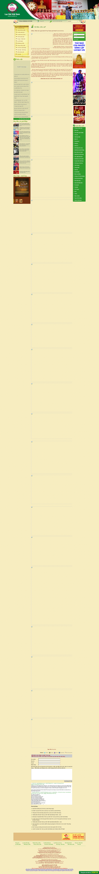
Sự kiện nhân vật (20, 32)
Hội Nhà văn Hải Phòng (79, 150)
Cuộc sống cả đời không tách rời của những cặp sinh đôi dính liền (24, 150)
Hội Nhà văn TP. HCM (79, 158)
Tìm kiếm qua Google (79, 132)
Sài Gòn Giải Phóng (79, 178)
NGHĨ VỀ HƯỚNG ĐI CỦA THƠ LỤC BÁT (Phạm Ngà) (43, 808)
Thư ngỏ (19, 54)
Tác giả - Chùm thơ (21, 38)
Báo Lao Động (78, 174)
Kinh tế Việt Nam (78, 200)
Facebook (62, 752)
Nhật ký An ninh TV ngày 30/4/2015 (21, 116)
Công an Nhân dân (78, 128)
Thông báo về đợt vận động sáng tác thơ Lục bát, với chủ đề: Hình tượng (46, 812)
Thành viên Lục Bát (21, 30)
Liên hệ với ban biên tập (57, 21)
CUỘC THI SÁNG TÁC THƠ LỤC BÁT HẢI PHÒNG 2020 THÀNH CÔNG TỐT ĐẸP (48, 829)
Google (51, 752)
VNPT (76, 193)
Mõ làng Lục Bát (20, 43)
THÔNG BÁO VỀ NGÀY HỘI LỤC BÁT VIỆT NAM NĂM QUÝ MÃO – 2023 (46, 814)
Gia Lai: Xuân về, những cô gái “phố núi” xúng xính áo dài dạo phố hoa (25, 162)
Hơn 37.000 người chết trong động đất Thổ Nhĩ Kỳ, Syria (25, 124)
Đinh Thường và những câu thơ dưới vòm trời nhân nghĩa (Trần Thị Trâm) (46, 827)
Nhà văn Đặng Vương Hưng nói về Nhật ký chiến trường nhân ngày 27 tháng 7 (21, 80)
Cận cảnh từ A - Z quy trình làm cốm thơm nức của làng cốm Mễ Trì (25, 144)
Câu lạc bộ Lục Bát (21, 45)
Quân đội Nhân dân (78, 182)
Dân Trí (76, 139)
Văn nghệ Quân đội (78, 156)
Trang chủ (42, 21)
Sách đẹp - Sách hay (21, 49)
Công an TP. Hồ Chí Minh (80, 176)
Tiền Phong (77, 165)
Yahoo (56, 752)
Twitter (46, 752)
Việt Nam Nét (77, 136)
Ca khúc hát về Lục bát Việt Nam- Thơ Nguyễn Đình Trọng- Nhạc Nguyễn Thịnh (21, 96)
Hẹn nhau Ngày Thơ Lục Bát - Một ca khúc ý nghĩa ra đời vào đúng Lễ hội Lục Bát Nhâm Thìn (21, 86)
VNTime (76, 143)
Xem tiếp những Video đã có (24, 118)
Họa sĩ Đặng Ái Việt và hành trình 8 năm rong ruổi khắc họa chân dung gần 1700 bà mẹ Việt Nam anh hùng (25, 137)
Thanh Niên (77, 167)
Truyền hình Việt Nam (79, 160)
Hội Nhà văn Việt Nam (79, 154)
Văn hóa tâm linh (20, 36)
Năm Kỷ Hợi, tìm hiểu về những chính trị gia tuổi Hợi (25, 167)
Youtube (76, 187)
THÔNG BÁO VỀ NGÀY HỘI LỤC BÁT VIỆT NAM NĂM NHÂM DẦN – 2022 (47, 821)
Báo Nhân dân (78, 180)
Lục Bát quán (20, 41)
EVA (75, 191)
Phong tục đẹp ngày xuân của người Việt (25, 172)
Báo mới (76, 130)
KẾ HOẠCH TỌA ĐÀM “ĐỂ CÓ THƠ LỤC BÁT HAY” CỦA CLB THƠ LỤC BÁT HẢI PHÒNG (50, 816)
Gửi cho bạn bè (69, 752)
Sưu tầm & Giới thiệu (21, 47)
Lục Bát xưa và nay (21, 34)
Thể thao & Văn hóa (79, 163)
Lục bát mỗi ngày (20, 28)
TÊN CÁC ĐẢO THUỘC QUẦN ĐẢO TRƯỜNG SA (25, 157)
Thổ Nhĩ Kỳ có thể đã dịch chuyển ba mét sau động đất (25, 128)
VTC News (77, 189)
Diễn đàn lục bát (20, 52)
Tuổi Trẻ (76, 169)
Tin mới (76, 134)
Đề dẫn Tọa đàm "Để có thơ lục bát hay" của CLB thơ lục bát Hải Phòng (46, 810)
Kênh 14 (76, 145)
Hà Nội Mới (77, 171)
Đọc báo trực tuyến (79, 152)
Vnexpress (77, 141)
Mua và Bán (77, 195)
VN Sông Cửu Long (79, 147)
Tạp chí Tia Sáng (78, 198)
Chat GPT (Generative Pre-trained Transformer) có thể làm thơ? (25, 132)
